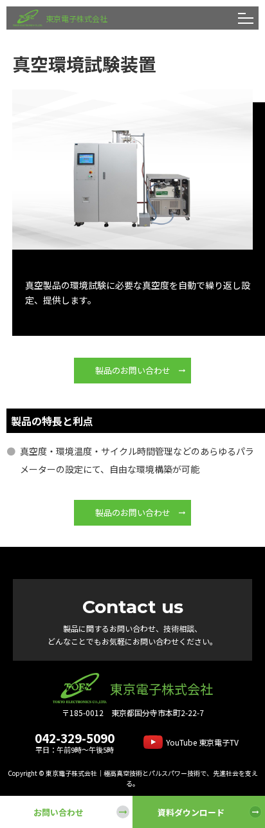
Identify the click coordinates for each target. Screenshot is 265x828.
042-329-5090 (74, 737)
